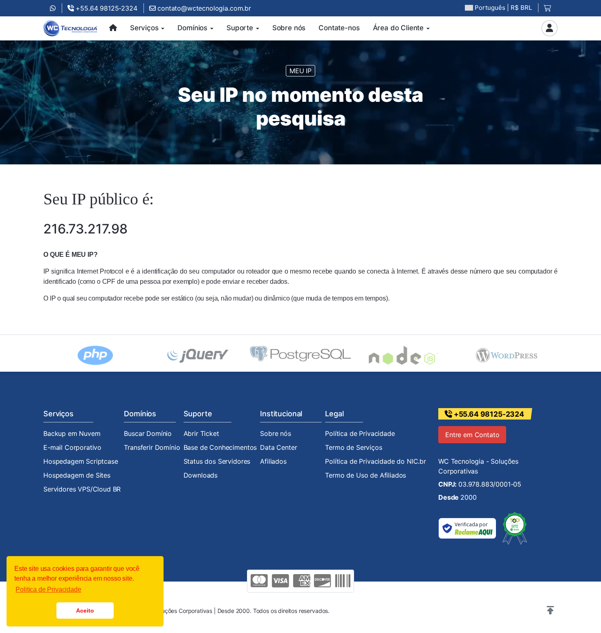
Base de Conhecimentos (220, 447)
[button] (550, 610)
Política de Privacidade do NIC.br (375, 461)
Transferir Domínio (152, 447)
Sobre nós (275, 433)
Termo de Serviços (353, 447)
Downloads (201, 475)
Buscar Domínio (148, 433)
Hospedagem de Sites (76, 475)
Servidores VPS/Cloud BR (82, 489)
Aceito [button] (85, 610)
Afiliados (273, 461)
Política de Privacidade (360, 433)
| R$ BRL (503, 7)
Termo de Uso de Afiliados (365, 475)
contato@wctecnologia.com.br (203, 8)
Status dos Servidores (217, 461)
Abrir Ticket (201, 433)
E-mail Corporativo (72, 447)
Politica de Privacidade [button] (48, 589)
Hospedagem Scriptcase (80, 461)
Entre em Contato (472, 435)
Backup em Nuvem (72, 433)
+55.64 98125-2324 (105, 8)
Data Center (278, 447)
